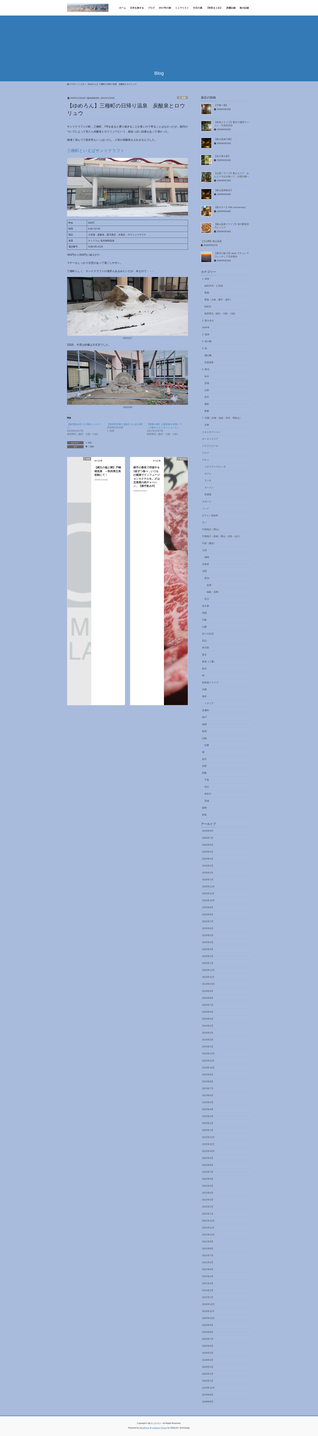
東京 (204, 654)
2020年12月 (208, 1304)
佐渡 (209, 585)
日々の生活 (208, 633)
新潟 (206, 578)
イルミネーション (211, 432)
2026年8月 (207, 830)
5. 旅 (204, 348)
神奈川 (207, 793)
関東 (204, 773)
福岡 (206, 557)
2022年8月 (207, 1165)
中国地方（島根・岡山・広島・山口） (221, 536)
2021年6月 (207, 1262)
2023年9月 (207, 1074)
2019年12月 (208, 1387)
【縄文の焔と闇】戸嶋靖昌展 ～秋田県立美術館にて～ (107, 471)
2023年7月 (207, 1088)
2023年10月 (208, 1067)
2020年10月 (208, 1318)
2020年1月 (207, 1380)
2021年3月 (207, 1283)
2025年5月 (207, 935)
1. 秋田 (205, 278)
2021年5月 (207, 1269)
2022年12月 (208, 1137)
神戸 (204, 717)
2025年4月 (207, 942)
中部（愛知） (209, 543)
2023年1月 (207, 1130)
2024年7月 (207, 1005)
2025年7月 (207, 921)
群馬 (204, 731)
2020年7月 (207, 1339)
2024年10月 (208, 984)
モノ (204, 522)
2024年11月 (208, 977)
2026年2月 (207, 872)
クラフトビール (210, 445)
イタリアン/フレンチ (215, 466)
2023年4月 (207, 1109)
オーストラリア (210, 439)
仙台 (206, 376)
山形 (206, 390)
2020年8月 (207, 1332)
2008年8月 (207, 1401)
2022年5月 (207, 1185)
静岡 (204, 807)
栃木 (204, 668)
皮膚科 (205, 710)
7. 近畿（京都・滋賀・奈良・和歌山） (222, 418)
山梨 (204, 626)
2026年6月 (207, 845)
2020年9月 (207, 1325)
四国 (204, 613)
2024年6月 (207, 1012)
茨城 (206, 801)
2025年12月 (208, 886)
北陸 (204, 571)
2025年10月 (208, 900)
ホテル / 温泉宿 (210, 515)
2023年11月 (208, 1060)
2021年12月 (208, 1220)
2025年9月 (207, 907)
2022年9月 (207, 1158)
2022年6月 (207, 1179)
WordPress (144, 1428)
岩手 (206, 397)
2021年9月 (207, 1241)
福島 (206, 404)
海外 (204, 696)
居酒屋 (207, 494)
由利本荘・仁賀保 (213, 285)
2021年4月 (207, 1276)
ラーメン (209, 487)
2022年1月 (207, 1213)
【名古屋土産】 (222, 156)
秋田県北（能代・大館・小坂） (220, 313)
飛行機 (207, 355)
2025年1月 (207, 963)
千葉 (206, 780)
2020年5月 (207, 1353)
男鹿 (206, 292)
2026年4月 (207, 858)
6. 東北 (205, 369)
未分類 (205, 647)
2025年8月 (207, 914)
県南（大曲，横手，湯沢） (218, 299)
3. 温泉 (182, 97)
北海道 (205, 564)
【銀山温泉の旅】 (223, 139)
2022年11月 (208, 1144)
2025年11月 (208, 893)
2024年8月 (207, 998)
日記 (204, 640)
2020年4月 (207, 1360)
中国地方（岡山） (211, 529)
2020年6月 (207, 1346)
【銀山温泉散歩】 (223, 190)
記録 (204, 738)
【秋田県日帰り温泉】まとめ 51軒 (125, 424)
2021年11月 (208, 1227)
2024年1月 (207, 1046)
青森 (206, 411)
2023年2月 (207, 1123)
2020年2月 (207, 1374)
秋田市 (207, 306)
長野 (204, 766)
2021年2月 (207, 1290)
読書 (206, 745)
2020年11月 (208, 1311)
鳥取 (204, 814)
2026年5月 (207, 851)
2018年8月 (207, 1394)
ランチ (207, 480)
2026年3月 (207, 865)
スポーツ (206, 501)
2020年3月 (207, 1367)
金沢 (204, 759)
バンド (205, 508)
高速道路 (209, 362)
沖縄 (204, 689)
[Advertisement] (159, 40)
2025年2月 (207, 956)
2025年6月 (207, 928)
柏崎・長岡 (212, 592)
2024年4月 (207, 1025)
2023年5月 (207, 1102)
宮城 (206, 383)
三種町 (91, 446)
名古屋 (205, 606)
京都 (206, 424)
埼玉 (206, 786)
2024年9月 (207, 991)
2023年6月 (207, 1095)
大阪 (204, 619)
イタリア (209, 703)
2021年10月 (208, 1234)
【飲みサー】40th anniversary (230, 207)
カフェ (207, 473)
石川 (206, 599)
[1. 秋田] (79, 464)
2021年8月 (207, 1248)
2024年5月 (207, 1018)
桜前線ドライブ (210, 682)
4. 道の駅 (207, 341)
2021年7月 (207, 1255)
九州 (204, 550)
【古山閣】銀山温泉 (211, 241)
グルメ (205, 459)
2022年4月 (207, 1192)
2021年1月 (207, 1297)
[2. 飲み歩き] (176, 581)
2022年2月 (207, 1206)
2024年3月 (207, 1032)
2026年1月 (207, 879)
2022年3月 (207, 1199)
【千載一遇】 (221, 105)
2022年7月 (207, 1172)
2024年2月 (207, 1039)
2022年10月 (208, 1151)
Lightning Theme (159, 1428)
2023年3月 (207, 1116)
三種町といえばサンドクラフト (96, 150)
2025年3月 (207, 949)
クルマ (205, 452)
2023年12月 (208, 1053)
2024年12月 (208, 970)
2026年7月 (207, 838)
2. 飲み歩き (208, 320)
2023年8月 (207, 1081)
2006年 (206, 327)
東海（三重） (209, 661)
